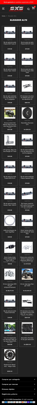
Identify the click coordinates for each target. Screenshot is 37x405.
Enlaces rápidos (8, 389)
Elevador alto (12, 16)
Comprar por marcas (10, 384)
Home (3, 16)
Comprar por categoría (11, 379)
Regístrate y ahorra (9, 394)
